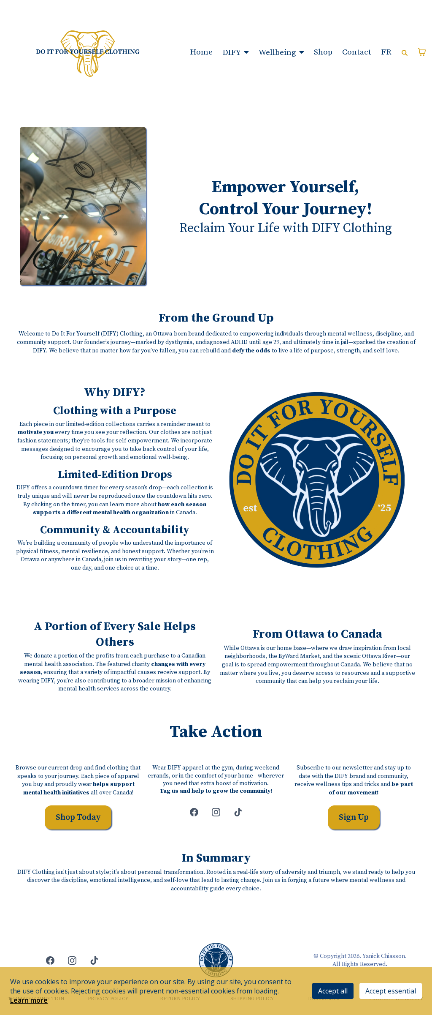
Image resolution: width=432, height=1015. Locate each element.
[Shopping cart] (422, 52)
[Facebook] (194, 812)
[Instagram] (216, 812)
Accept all (333, 991)
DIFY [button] (232, 52)
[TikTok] (238, 812)
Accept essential (390, 991)
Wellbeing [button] (278, 52)
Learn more (29, 1000)
